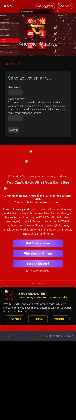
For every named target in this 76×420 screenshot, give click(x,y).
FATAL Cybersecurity (39, 271)
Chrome (16, 318)
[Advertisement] (38, 380)
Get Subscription (38, 243)
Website (59, 318)
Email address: (16, 99)
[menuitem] (8, 5)
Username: (14, 87)
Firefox (39, 318)
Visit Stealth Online (38, 253)
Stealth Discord (38, 264)
